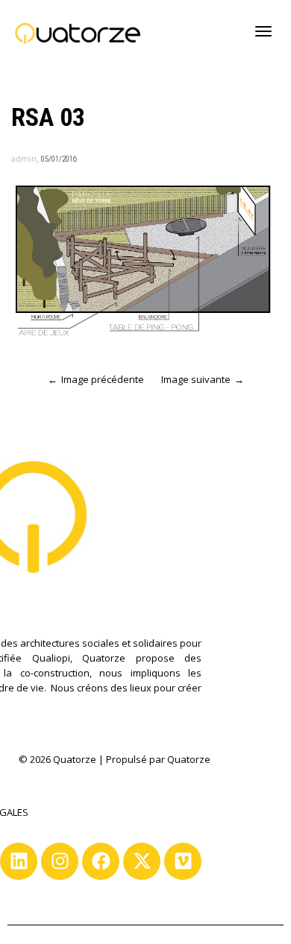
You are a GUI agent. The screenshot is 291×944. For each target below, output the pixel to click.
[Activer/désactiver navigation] (263, 31)
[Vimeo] (182, 861)
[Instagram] (59, 861)
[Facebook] (100, 861)
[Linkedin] (18, 861)
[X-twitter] (141, 861)
